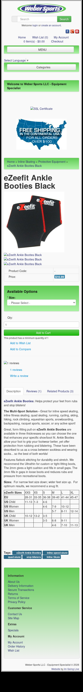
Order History (16, 646)
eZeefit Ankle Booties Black (24, 166)
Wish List (13, 650)
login (35, 25)
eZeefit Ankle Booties (28, 552)
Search (64, 19)
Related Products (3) (60, 391)
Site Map (13, 618)
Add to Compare (20, 349)
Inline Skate (53, 557)
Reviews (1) (34, 391)
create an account (51, 25)
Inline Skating (26, 162)
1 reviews (15, 370)
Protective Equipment (51, 162)
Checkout (56, 41)
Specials (13, 630)
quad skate (14, 557)
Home (21, 37)
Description (13, 391)
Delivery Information (20, 586)
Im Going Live (71, 669)
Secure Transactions (21, 590)
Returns (13, 594)
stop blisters (33, 557)
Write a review (18, 376)
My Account (61, 37)
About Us (14, 582)
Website (55, 669)
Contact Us (15, 614)
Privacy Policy (16, 602)
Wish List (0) (39, 37)
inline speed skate (57, 552)
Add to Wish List (20, 343)
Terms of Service (18, 598)
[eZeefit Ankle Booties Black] (34, 221)
